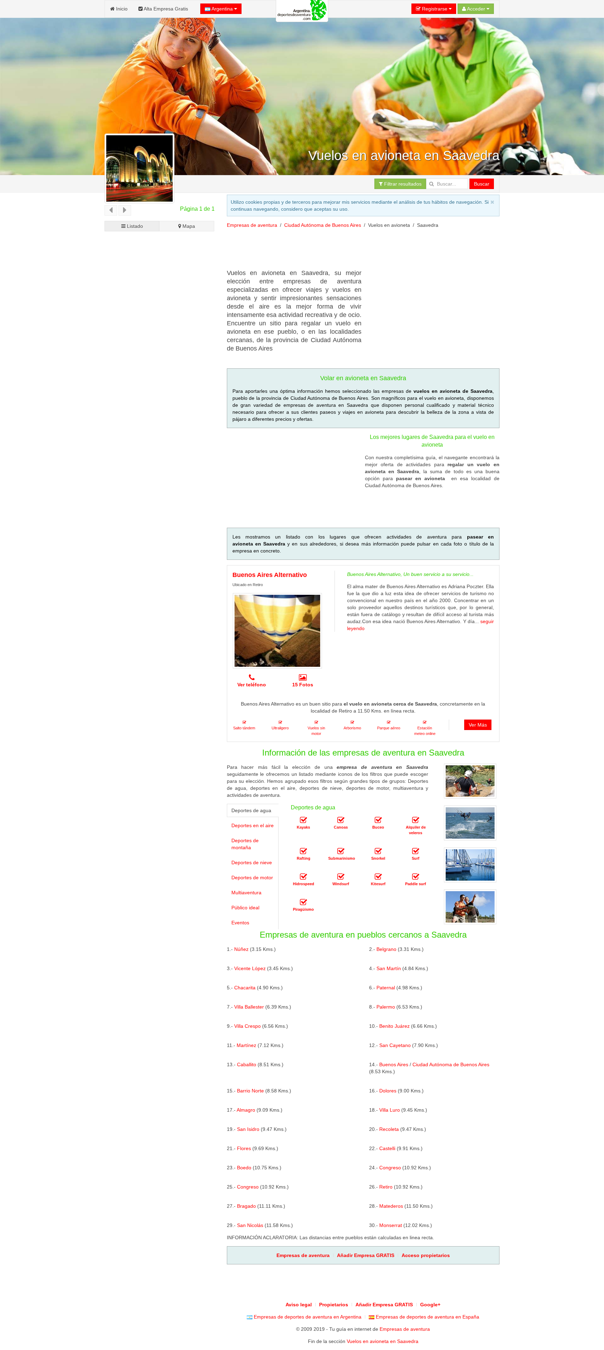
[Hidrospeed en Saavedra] (303, 877)
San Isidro (248, 1129)
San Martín (388, 968)
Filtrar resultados (402, 184)
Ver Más (478, 725)
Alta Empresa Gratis (165, 9)
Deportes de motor (252, 877)
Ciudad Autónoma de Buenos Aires (322, 225)
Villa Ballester (249, 1007)
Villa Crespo (247, 1026)
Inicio (121, 9)
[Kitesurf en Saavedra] (378, 877)
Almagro (246, 1110)
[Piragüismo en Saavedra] (303, 902)
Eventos (240, 922)
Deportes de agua (251, 810)
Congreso (390, 1167)
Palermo (385, 1007)
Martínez (246, 1045)
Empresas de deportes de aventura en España (426, 1317)
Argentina (222, 9)
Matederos (391, 1206)
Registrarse (434, 9)
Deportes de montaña (245, 844)
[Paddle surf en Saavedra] (415, 877)
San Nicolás (250, 1225)
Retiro (386, 1187)
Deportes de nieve (251, 862)
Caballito (246, 1064)
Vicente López (250, 968)
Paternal (385, 987)
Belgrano (386, 949)
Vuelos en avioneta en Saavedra (382, 1341)
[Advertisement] (354, 251)
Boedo (244, 1167)
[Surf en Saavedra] (415, 851)
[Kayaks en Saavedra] (303, 820)
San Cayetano (395, 1045)
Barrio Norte (250, 1090)
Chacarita (245, 987)
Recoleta (389, 1129)
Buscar (481, 184)
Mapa (188, 226)
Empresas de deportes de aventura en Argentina (306, 1317)
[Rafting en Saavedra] (303, 851)
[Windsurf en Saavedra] (340, 877)
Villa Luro (389, 1110)
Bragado (246, 1206)
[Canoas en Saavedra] (340, 820)
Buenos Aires (393, 1064)
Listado (134, 226)
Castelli (387, 1148)
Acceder (476, 9)
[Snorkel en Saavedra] (378, 851)
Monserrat (390, 1225)
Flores (244, 1148)
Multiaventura (246, 892)
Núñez (241, 949)
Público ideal (245, 907)
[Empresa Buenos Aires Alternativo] (277, 631)
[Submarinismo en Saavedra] (340, 851)
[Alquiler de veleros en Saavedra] (415, 820)
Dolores (387, 1090)
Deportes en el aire (252, 825)
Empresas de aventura (252, 225)
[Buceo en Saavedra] (378, 820)
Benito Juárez (394, 1026)
